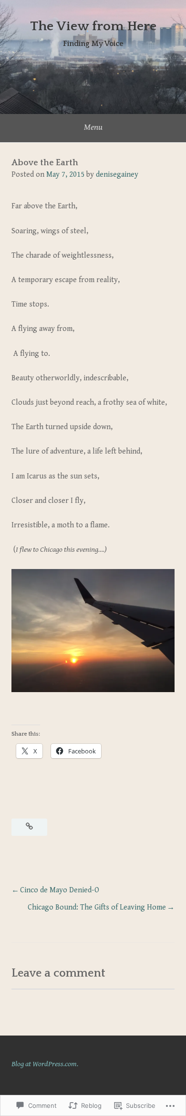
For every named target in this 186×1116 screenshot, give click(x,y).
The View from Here (93, 26)
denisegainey (117, 174)
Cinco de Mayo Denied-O (59, 890)
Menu (93, 127)
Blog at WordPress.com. (44, 1064)
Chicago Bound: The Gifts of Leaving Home (97, 907)
